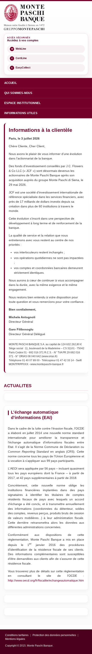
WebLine (18, 48)
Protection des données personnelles (54, 635)
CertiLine (19, 58)
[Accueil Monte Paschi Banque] (24, 17)
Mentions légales (15, 639)
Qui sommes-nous (18, 93)
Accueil (10, 83)
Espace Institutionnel (22, 103)
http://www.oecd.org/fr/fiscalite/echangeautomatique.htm (46, 580)
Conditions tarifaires (16, 635)
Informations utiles (20, 113)
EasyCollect (21, 67)
